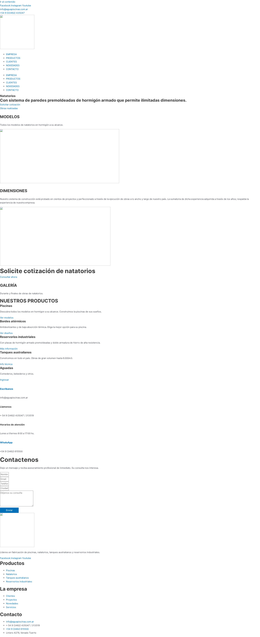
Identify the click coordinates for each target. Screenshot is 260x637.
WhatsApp (6, 442)
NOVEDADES (13, 65)
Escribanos (6, 388)
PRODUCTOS (13, 58)
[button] (12, 12)
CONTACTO (12, 69)
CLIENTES (11, 61)
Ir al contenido (7, 1)
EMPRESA (11, 54)
